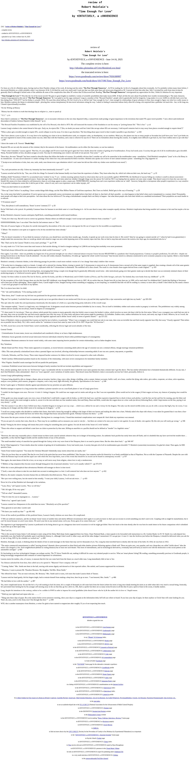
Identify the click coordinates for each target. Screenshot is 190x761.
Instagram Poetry (107, 681)
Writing (115, 755)
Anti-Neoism (107, 627)
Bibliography (107, 634)
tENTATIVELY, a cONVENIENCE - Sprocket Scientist (93, 735)
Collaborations (107, 651)
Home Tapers (107, 674)
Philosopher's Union (94, 715)
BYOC (107, 644)
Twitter (99, 738)
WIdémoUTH (118, 752)
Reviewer (106, 721)
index (107, 678)
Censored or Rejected (107, 647)
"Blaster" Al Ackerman (95, 637)
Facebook (99, 661)
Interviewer (107, 691)
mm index (97, 701)
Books (107, 640)
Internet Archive (118, 684)
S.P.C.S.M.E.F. (73, 731)
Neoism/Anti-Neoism (99, 711)
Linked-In (106, 694)
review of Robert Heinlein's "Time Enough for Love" (23, 26)
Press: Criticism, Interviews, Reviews (109, 718)
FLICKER (81, 664)
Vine (69, 745)
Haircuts (107, 671)
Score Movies (108, 725)
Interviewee (107, 688)
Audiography (107, 630)
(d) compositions (107, 657)
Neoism (106, 708)
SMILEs (95, 728)
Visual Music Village (112, 748)
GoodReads (105, 667)
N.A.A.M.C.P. (84, 704)
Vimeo (106, 741)
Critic (107, 654)
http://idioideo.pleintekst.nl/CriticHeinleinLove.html (18, 40)
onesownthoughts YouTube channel (97, 758)
